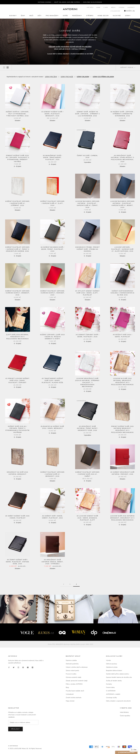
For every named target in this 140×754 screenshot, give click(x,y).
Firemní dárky (110, 687)
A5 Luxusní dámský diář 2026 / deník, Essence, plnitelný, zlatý (87, 518)
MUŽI (32, 15)
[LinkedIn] (32, 667)
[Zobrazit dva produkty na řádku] (4, 67)
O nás (106, 7)
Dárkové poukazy (111, 664)
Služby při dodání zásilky (114, 681)
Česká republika (125, 716)
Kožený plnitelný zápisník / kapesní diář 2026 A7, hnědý (87, 474)
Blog (67, 687)
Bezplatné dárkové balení (114, 671)
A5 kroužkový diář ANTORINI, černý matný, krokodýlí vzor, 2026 (87, 428)
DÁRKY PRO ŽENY (51, 77)
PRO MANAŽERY (52, 15)
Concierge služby (111, 698)
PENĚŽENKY (77, 15)
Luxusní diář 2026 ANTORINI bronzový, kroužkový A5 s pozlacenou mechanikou (122, 518)
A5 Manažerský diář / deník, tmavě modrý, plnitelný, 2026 (52, 157)
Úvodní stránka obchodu (73, 698)
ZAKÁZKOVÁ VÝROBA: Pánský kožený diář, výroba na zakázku (87, 249)
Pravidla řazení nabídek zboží (75, 691)
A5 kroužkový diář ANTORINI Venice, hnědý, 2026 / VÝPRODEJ (52, 562)
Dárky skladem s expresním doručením (118, 701)
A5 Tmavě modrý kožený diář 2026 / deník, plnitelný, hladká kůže (52, 380)
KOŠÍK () (130, 11)
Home (98, 7)
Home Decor (103, 15)
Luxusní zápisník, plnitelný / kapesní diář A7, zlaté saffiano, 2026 (122, 249)
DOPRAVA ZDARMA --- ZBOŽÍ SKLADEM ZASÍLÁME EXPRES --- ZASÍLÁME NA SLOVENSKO (70, 2)
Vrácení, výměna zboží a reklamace (77, 667)
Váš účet (90, 7)
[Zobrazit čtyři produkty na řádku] (8, 67)
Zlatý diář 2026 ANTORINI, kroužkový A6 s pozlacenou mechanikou (17, 336)
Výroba (121, 7)
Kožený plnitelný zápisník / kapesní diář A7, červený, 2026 (52, 293)
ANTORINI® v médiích (113, 694)
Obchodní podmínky (72, 664)
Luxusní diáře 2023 (86, 644)
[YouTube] (27, 667)
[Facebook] (9, 667)
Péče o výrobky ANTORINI (74, 684)
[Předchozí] (63, 584)
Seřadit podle (127, 67)
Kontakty (131, 7)
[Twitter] (13, 667)
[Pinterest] (23, 667)
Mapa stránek (70, 701)
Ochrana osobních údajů (73, 677)
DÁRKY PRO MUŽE (67, 77)
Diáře (65, 15)
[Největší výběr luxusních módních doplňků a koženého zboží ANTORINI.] (70, 9)
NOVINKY (13, 15)
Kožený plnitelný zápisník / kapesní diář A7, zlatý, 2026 (52, 203)
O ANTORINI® (110, 691)
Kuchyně (117, 15)
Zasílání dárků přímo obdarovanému (117, 674)
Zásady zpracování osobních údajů (76, 681)
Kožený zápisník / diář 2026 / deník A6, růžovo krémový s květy (52, 336)
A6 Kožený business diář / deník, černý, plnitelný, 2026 (52, 249)
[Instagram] (18, 667)
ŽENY (23, 15)
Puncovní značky (71, 674)
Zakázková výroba (111, 667)
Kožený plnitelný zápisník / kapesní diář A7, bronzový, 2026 (52, 474)
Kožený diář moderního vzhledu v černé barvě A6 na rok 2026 (122, 293)
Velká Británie (124, 712)
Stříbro (89, 15)
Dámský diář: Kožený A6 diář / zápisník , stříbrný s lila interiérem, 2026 (87, 114)
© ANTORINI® (13, 745)
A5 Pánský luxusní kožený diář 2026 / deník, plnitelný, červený (17, 380)
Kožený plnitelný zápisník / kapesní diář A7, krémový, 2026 (17, 293)
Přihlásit (15, 729)
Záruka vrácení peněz (72, 671)
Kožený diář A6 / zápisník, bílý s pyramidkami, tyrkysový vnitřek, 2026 (17, 114)
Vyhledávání (115, 11)
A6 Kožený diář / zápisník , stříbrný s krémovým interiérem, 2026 (122, 114)
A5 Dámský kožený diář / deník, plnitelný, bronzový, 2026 (52, 114)
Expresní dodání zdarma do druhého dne (119, 677)
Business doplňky (70, 644)
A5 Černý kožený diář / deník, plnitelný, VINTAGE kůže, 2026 (17, 562)
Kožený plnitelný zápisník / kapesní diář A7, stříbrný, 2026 (17, 203)
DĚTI (40, 15)
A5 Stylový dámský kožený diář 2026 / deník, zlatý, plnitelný (87, 293)
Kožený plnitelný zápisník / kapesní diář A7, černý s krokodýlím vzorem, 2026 (17, 249)
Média (113, 7)
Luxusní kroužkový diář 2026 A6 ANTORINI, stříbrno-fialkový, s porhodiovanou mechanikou (87, 382)
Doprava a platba (71, 660)
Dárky (128, 15)
